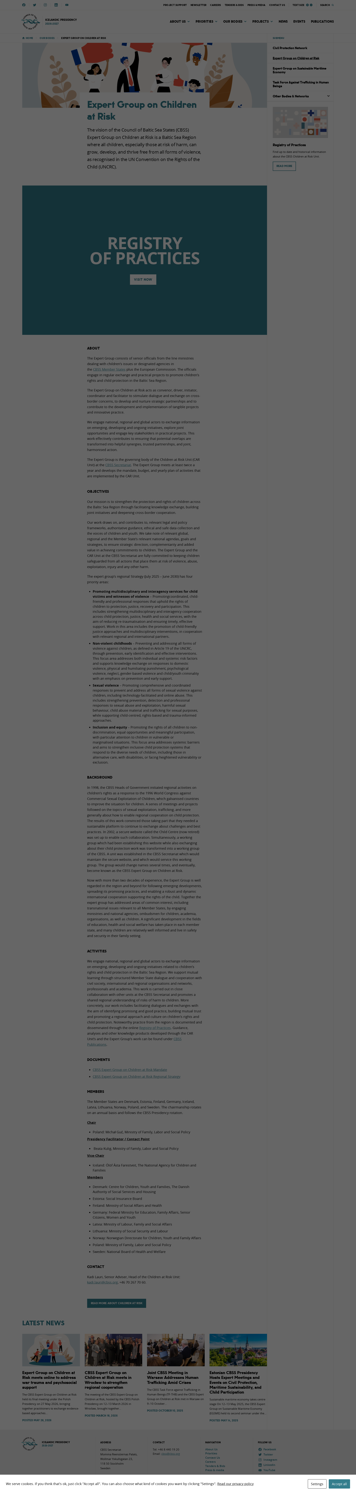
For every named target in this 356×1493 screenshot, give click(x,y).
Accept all (339, 1484)
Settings (317, 1484)
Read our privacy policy (235, 1483)
